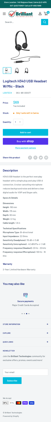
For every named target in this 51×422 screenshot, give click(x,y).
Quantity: (7, 122)
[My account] (40, 13)
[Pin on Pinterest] (35, 157)
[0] (46, 13)
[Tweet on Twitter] (41, 157)
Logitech (7, 93)
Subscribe (12, 380)
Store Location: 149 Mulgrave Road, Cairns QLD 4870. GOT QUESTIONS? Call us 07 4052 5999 (25, 4)
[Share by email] (46, 157)
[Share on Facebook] (30, 157)
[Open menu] (4, 14)
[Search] (44, 22)
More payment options (25, 148)
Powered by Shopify (11, 416)
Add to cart (25, 132)
